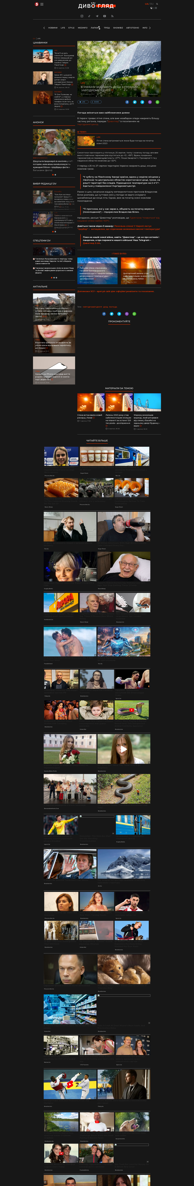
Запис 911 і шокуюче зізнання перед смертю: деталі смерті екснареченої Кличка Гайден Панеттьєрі (64, 79)
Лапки (94, 28)
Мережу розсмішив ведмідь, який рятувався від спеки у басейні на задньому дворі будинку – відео (147, 420)
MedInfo (83, 28)
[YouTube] (105, 16)
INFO (144, 28)
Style (71, 28)
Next (149, 28)
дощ (105, 307)
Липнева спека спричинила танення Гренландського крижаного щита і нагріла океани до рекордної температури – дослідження (96, 273)
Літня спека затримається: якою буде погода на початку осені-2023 (125, 142)
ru (152, 4)
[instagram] (81, 16)
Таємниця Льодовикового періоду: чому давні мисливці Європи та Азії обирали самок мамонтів (53, 266)
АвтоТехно (132, 28)
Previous (44, 28)
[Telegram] (97, 16)
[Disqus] (119, 357)
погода (113, 307)
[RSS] (112, 16)
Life (63, 28)
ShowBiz (118, 28)
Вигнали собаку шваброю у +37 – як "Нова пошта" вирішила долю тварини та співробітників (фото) (64, 222)
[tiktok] (89, 16)
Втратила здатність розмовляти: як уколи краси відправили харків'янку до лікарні (53, 350)
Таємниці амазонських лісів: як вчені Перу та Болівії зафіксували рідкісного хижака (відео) (54, 275)
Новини (52, 28)
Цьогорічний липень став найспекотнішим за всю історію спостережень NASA (139, 276)
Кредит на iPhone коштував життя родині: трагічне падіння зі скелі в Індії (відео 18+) (52, 381)
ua (147, 4)
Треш (107, 28)
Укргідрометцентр (87, 124)
